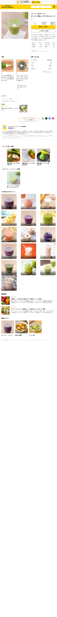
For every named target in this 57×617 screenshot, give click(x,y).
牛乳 (32, 65)
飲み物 (6, 340)
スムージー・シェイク (15, 340)
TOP (2, 340)
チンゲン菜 (34, 59)
